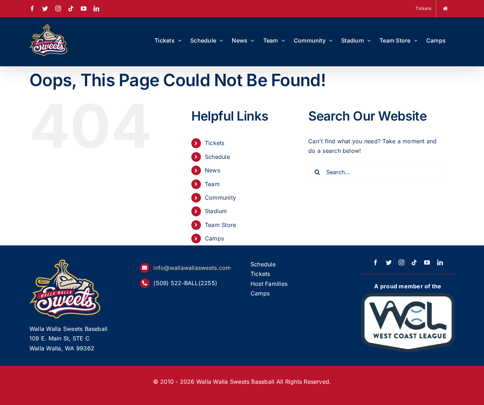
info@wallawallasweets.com (192, 267)
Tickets (215, 142)
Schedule (217, 156)
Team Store (220, 224)
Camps (214, 238)
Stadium (216, 211)
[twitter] (389, 262)
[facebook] (375, 262)
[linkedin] (440, 262)
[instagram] (401, 262)
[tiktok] (414, 262)
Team (212, 184)
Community (220, 197)
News (212, 170)
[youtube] (427, 262)
